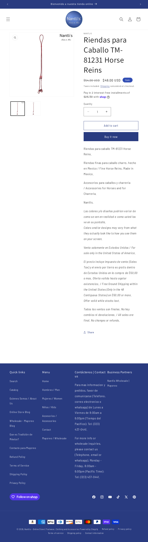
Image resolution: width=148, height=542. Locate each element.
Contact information (94, 533)
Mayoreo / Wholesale (54, 438)
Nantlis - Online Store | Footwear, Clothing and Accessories (51, 529)
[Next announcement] (140, 4)
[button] (8, 19)
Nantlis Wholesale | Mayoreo (118, 383)
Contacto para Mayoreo (23, 448)
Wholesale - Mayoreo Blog (22, 423)
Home (45, 381)
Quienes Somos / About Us (23, 401)
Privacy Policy (17, 482)
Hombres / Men (51, 389)
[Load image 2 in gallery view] (34, 109)
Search (14, 381)
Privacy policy (124, 529)
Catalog (14, 389)
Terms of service (56, 533)
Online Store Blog (20, 412)
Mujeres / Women (52, 398)
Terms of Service (19, 465)
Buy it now (111, 136)
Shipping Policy (18, 474)
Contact (46, 429)
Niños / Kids (49, 407)
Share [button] (90, 332)
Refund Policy (17, 456)
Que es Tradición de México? (21, 437)
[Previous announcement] (7, 4)
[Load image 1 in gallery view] (18, 109)
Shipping (105, 86)
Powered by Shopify (89, 529)
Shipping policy (74, 533)
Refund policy (108, 529)
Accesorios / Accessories (49, 418)
